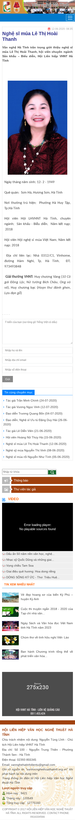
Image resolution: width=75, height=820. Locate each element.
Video (13, 499)
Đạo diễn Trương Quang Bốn (34, 413)
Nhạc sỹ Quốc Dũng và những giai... (30, 559)
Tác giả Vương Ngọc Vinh (32, 407)
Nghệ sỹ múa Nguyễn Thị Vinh (35, 450)
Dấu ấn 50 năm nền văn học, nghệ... (30, 553)
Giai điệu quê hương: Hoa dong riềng (30, 571)
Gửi (7, 379)
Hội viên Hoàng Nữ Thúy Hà (33, 437)
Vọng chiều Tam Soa (20, 565)
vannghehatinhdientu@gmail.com (33, 764)
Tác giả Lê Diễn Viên (29, 431)
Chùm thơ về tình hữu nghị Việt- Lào (45, 637)
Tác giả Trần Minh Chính (31, 400)
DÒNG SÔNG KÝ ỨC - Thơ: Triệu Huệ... (33, 577)
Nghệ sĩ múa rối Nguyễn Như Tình (38, 456)
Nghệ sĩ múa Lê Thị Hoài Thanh (36, 444)
